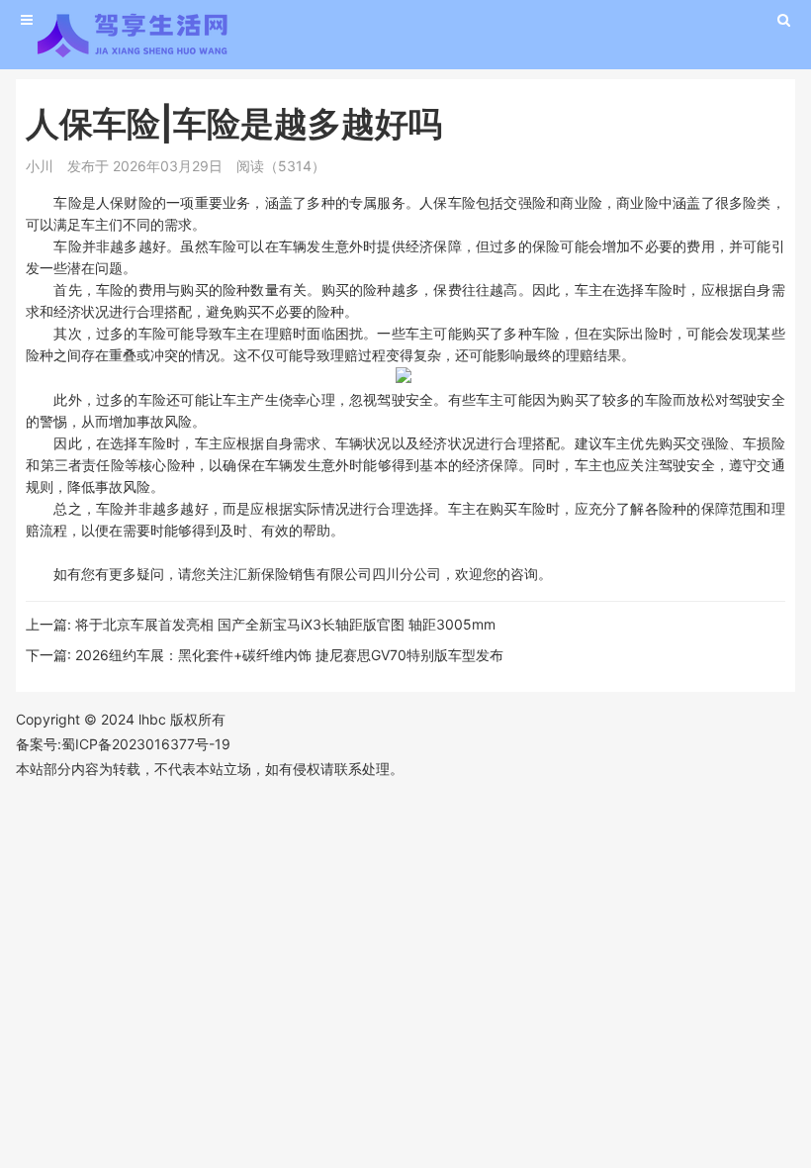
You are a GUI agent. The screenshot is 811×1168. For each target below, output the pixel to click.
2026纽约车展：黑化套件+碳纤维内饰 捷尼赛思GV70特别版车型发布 (289, 654)
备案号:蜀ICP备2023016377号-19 (123, 743)
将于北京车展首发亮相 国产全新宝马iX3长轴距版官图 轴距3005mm (285, 624)
